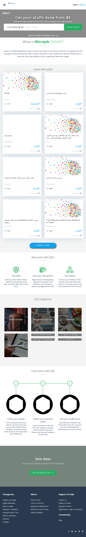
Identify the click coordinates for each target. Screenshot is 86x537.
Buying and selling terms (39, 506)
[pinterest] (82, 531)
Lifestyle (6, 522)
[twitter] (79, 531)
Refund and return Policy (39, 509)
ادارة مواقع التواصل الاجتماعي (56, 93)
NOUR (7, 93)
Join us (82, 5)
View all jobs (43, 245)
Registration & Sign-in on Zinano (70, 509)
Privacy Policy (36, 500)
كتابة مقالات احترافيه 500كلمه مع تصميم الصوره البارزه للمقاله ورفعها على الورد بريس (62, 136)
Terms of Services (37, 503)
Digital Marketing (9, 503)
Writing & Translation (10, 509)
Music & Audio (8, 506)
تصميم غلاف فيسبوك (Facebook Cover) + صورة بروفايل (21, 221)
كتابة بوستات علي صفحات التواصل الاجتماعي (19, 178)
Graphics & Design (9, 500)
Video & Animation (9, 516)
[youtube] (72, 531)
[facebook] (68, 531)
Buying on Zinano (65, 506)
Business (6, 519)
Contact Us (63, 500)
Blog (60, 520)
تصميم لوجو (8, 135)
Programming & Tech (10, 512)
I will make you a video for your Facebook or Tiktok (63, 221)
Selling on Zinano (65, 503)
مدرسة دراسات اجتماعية (54, 178)
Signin (75, 5)
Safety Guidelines (37, 512)
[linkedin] (75, 531)
